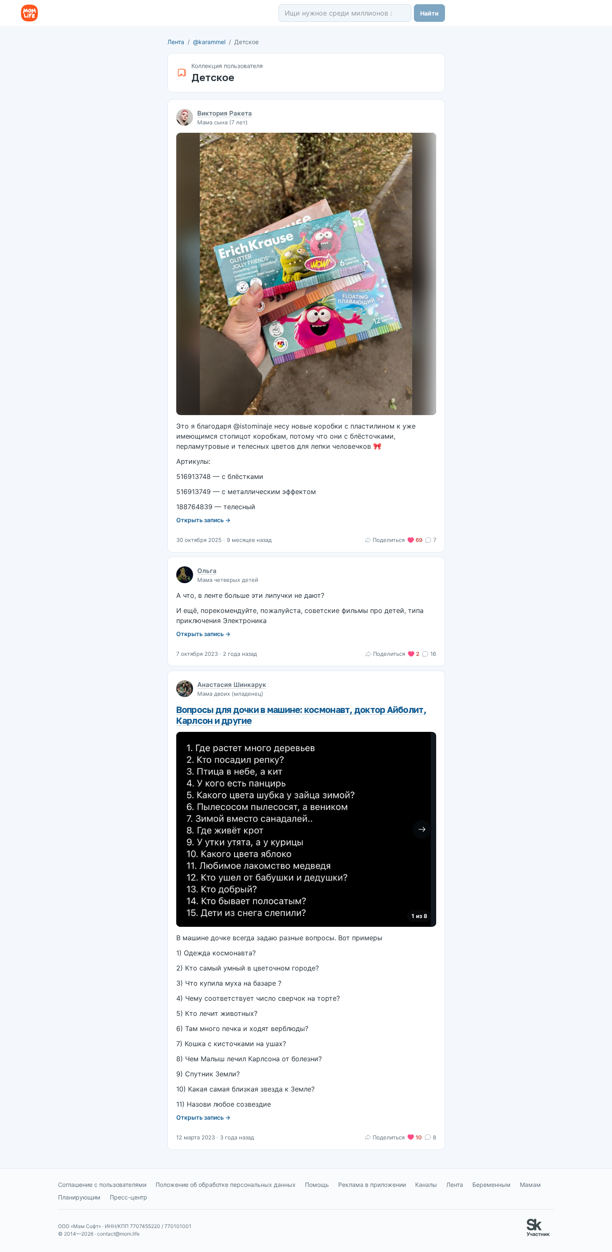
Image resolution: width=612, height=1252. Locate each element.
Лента (175, 41)
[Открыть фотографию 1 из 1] (306, 274)
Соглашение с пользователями (102, 1184)
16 (433, 653)
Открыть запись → (203, 519)
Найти (429, 13)
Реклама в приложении (372, 1184)
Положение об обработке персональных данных (226, 1184)
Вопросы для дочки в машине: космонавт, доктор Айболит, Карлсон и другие (301, 715)
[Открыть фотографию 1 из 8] (303, 829)
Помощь (317, 1184)
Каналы (426, 1184)
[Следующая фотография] (422, 829)
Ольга (207, 571)
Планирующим (79, 1197)
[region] (306, 829)
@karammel (209, 41)
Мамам (530, 1184)
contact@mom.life (118, 1234)
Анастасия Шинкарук (231, 685)
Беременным (491, 1184)
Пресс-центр (128, 1197)
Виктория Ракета (224, 113)
